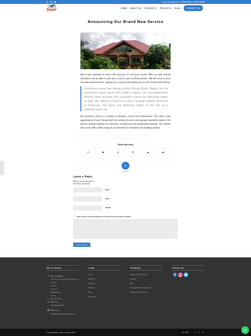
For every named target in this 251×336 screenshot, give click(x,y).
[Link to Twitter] (55, 2)
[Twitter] (186, 276)
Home (90, 274)
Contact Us (92, 296)
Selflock (133, 279)
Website (108, 207)
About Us (91, 279)
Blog (90, 292)
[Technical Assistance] (2, 168)
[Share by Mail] (163, 152)
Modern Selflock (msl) (138, 274)
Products (91, 283)
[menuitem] (124, 8)
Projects (91, 287)
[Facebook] (175, 276)
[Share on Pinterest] (133, 152)
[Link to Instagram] (51, 2)
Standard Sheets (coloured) (140, 287)
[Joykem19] (125, 51)
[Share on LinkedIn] (148, 152)
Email (107, 198)
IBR (131, 283)
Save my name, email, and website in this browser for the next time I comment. (104, 217)
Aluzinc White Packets (138, 292)
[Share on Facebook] (88, 152)
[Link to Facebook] (47, 2)
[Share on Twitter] (103, 152)
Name (107, 189)
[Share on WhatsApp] (118, 152)
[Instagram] (180, 276)
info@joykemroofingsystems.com (63, 313)
